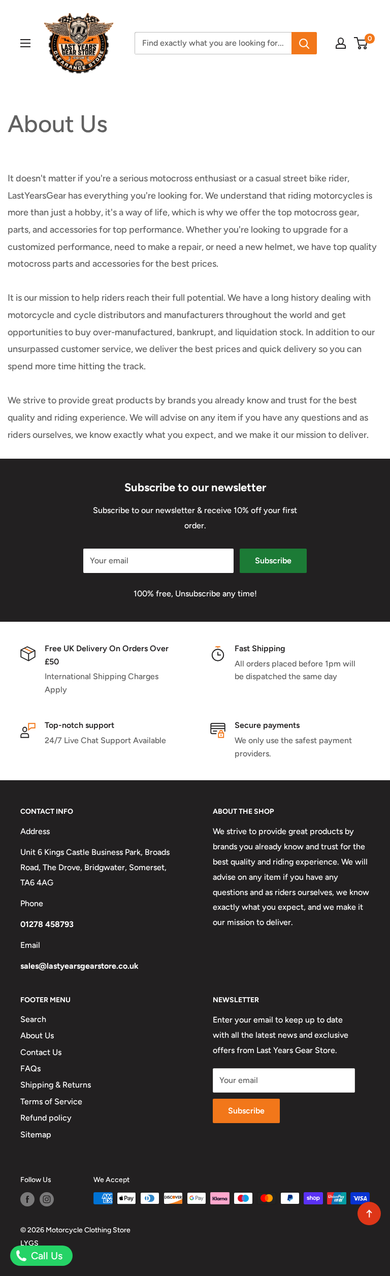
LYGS (29, 1243)
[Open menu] (25, 43)
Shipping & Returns (55, 1085)
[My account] (341, 43)
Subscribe (273, 560)
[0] (361, 43)
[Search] (304, 43)
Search (33, 1019)
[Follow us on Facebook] (27, 1199)
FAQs (30, 1068)
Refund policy (46, 1118)
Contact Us (40, 1052)
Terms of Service (51, 1101)
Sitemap (35, 1134)
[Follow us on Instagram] (47, 1199)
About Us (37, 1035)
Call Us (45, 1256)
